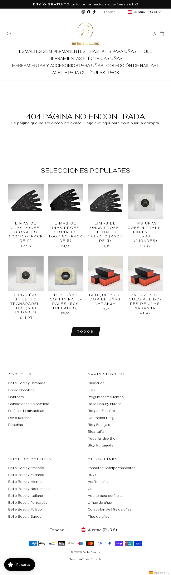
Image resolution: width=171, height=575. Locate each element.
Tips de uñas (98, 516)
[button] (159, 573)
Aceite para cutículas (78, 72)
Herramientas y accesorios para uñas (57, 65)
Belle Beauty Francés (26, 468)
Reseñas (15, 425)
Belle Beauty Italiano (25, 496)
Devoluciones (19, 418)
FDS (91, 390)
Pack (113, 72)
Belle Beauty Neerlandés (29, 489)
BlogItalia (96, 432)
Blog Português (100, 445)
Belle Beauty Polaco (25, 509)
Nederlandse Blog (103, 438)
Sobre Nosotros (21, 390)
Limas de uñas (100, 502)
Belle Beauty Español (26, 475)
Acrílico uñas (98, 482)
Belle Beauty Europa (105, 404)
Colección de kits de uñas (109, 509)
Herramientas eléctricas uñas (85, 58)
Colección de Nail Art (132, 65)
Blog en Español (101, 411)
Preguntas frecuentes (106, 397)
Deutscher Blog (101, 418)
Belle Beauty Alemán (26, 482)
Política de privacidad (26, 411)
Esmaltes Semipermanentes (52, 51)
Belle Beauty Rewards (26, 383)
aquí (106, 123)
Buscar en (96, 383)
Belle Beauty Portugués (28, 502)
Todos (85, 331)
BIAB (94, 51)
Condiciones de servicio (28, 404)
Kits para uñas (119, 51)
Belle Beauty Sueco (24, 516)
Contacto (16, 397)
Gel (148, 51)
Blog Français (99, 425)
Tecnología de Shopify (85, 559)
